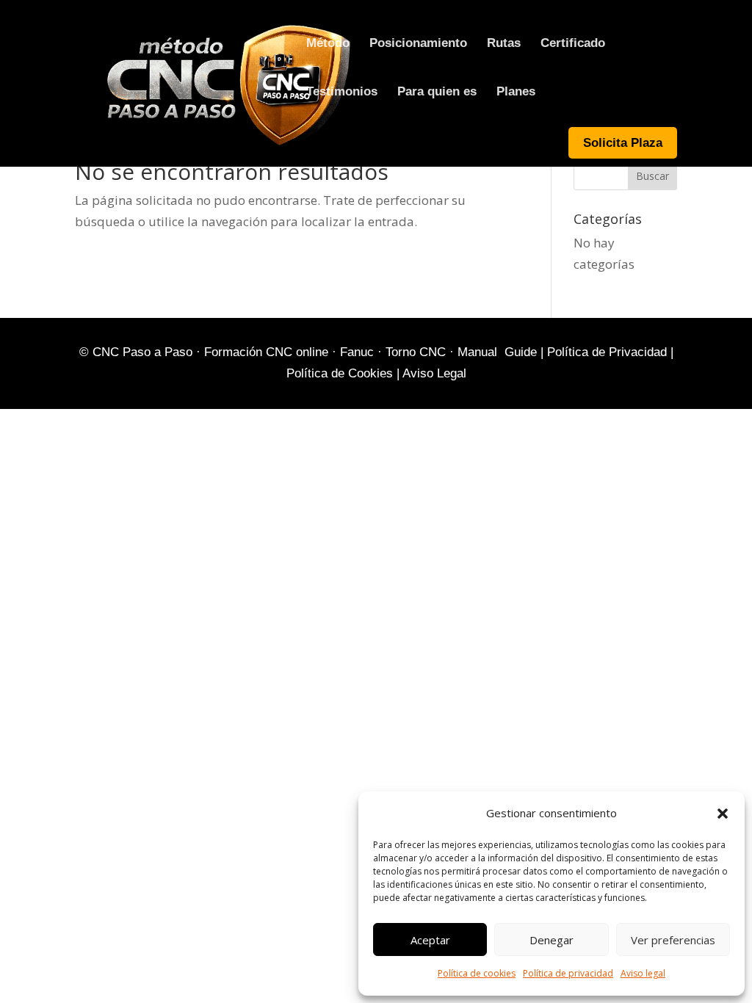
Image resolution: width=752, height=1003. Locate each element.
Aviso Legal (434, 373)
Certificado (572, 44)
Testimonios (341, 92)
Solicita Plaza (622, 143)
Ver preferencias (673, 940)
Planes (515, 92)
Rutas (504, 44)
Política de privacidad (568, 973)
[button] (722, 813)
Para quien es (437, 92)
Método (328, 44)
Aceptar (430, 940)
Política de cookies (477, 973)
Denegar (551, 940)
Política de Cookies (339, 373)
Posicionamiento (418, 44)
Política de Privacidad (607, 352)
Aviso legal (643, 973)
